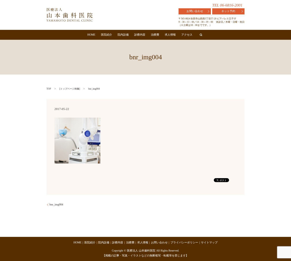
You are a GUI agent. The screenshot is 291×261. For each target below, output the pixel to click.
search (201, 35)
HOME (91, 34)
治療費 (155, 34)
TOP (49, 88)
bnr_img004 (56, 204)
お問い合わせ (194, 11)
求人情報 (170, 34)
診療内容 (139, 34)
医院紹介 (106, 34)
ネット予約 (228, 11)
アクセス (186, 34)
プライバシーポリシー (184, 242)
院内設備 (123, 34)
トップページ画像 (69, 88)
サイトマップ (209, 242)
